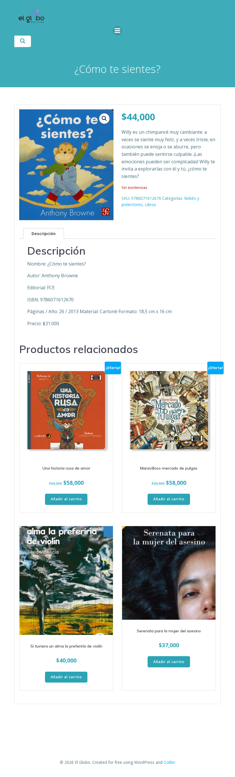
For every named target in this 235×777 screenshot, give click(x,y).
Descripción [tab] (44, 233)
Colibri (169, 762)
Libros (150, 204)
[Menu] (117, 31)
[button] (104, 118)
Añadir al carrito (66, 499)
